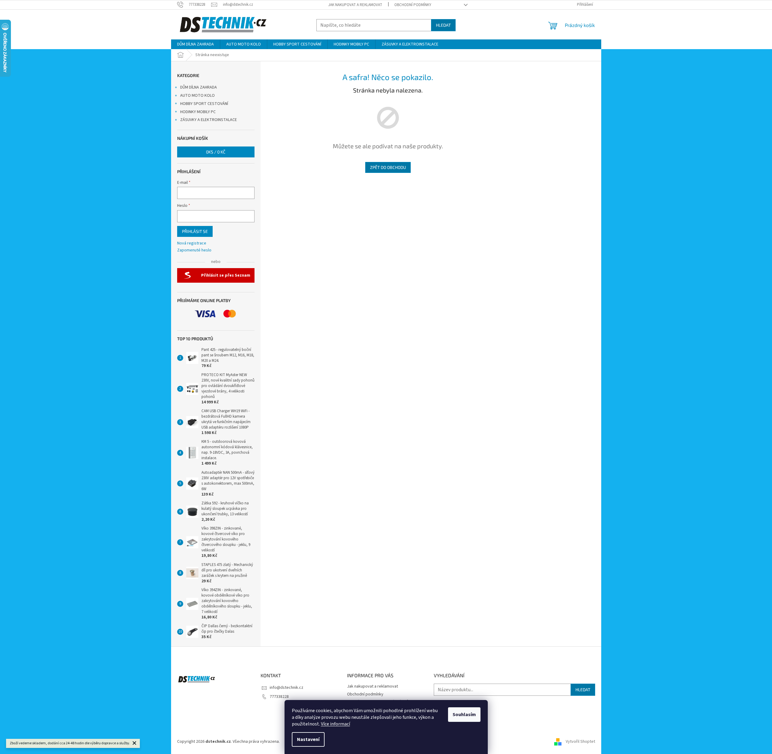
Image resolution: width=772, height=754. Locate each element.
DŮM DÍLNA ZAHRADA (198, 87)
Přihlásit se (195, 231)
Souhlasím (464, 714)
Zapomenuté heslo (194, 250)
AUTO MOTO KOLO (197, 96)
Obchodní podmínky (412, 5)
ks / (215, 151)
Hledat (443, 25)
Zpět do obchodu (388, 167)
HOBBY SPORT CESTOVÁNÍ (204, 104)
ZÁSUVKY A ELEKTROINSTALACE (208, 120)
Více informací (335, 724)
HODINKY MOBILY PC (198, 112)
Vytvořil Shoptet (580, 742)
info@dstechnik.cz (286, 688)
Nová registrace (191, 243)
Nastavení (308, 739)
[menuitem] (195, 44)
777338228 (279, 697)
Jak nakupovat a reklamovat (355, 5)
